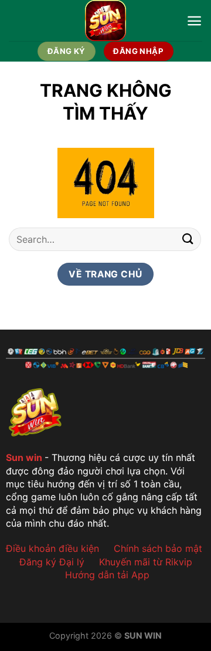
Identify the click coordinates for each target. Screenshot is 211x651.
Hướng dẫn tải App (107, 575)
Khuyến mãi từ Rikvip (145, 562)
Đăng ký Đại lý (51, 562)
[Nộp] (188, 239)
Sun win (24, 457)
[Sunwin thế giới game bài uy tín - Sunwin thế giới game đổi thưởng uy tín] (106, 20)
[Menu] (194, 20)
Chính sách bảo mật (158, 548)
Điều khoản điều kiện (52, 548)
